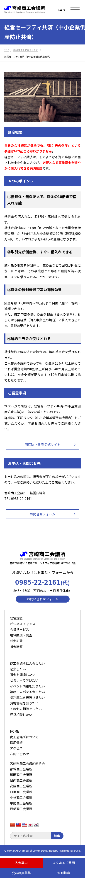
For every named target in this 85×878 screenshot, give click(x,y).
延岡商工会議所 (21, 774)
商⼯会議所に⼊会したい (27, 663)
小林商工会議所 (21, 797)
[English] (24, 825)
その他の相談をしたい (26, 708)
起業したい (18, 669)
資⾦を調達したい (22, 674)
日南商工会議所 (21, 792)
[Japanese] (30, 825)
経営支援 (16, 618)
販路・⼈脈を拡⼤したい (27, 691)
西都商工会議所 (21, 808)
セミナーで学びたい (24, 680)
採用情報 (16, 742)
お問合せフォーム (42, 514)
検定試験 (16, 640)
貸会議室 (16, 646)
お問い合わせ (19, 754)
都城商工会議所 (21, 769)
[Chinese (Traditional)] (18, 825)
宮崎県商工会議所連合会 (27, 763)
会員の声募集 (21, 873)
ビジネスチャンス (22, 624)
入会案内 (21, 862)
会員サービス (19, 629)
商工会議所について (24, 737)
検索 (57, 836)
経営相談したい (21, 714)
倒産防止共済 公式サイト (42, 444)
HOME (14, 731)
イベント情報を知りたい (27, 686)
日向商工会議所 (21, 780)
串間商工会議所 (21, 803)
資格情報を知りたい (24, 703)
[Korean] (36, 825)
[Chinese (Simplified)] (12, 825)
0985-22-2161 (42, 582)
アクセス (16, 748)
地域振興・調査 (21, 635)
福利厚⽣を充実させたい (27, 697)
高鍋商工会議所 (21, 786)
